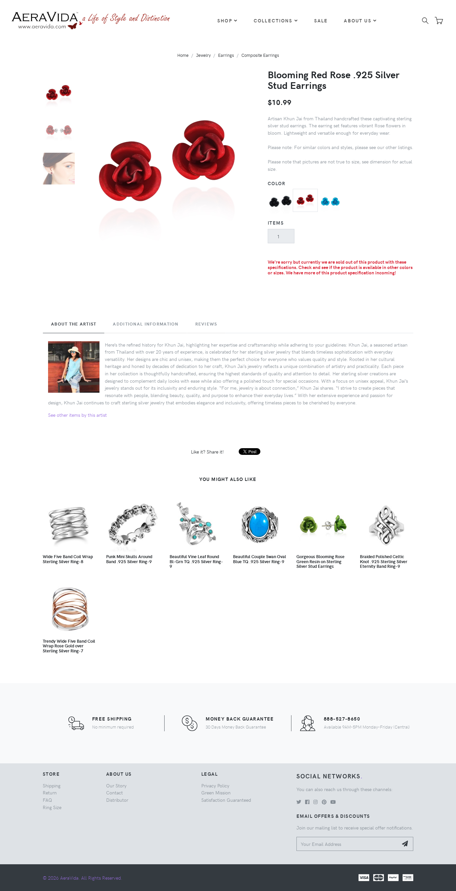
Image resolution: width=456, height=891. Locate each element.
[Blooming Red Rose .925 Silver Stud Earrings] (305, 199)
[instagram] (315, 801)
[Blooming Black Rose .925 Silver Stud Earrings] (280, 200)
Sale (321, 20)
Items (276, 222)
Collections (273, 20)
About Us (357, 20)
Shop (224, 20)
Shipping (51, 785)
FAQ (47, 799)
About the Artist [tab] (73, 324)
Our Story (116, 785)
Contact (114, 792)
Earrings (226, 55)
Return (50, 792)
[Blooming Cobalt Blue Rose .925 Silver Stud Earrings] (330, 200)
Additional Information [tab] (145, 324)
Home (183, 55)
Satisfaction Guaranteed (226, 799)
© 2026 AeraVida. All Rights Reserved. (82, 877)
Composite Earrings (260, 55)
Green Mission (216, 792)
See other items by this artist (77, 414)
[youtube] (333, 801)
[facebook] (307, 801)
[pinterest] (324, 801)
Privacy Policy (215, 785)
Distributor (117, 799)
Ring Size (52, 807)
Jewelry (203, 55)
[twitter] (298, 801)
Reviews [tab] (206, 324)
